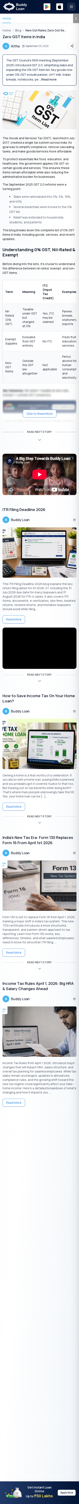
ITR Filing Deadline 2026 (24, 509)
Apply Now (66, 1492)
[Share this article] (72, 46)
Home (7, 18)
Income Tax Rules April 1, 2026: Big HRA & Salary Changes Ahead (38, 986)
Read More (13, 619)
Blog (18, 30)
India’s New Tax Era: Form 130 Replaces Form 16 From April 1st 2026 (38, 840)
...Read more (48, 79)
